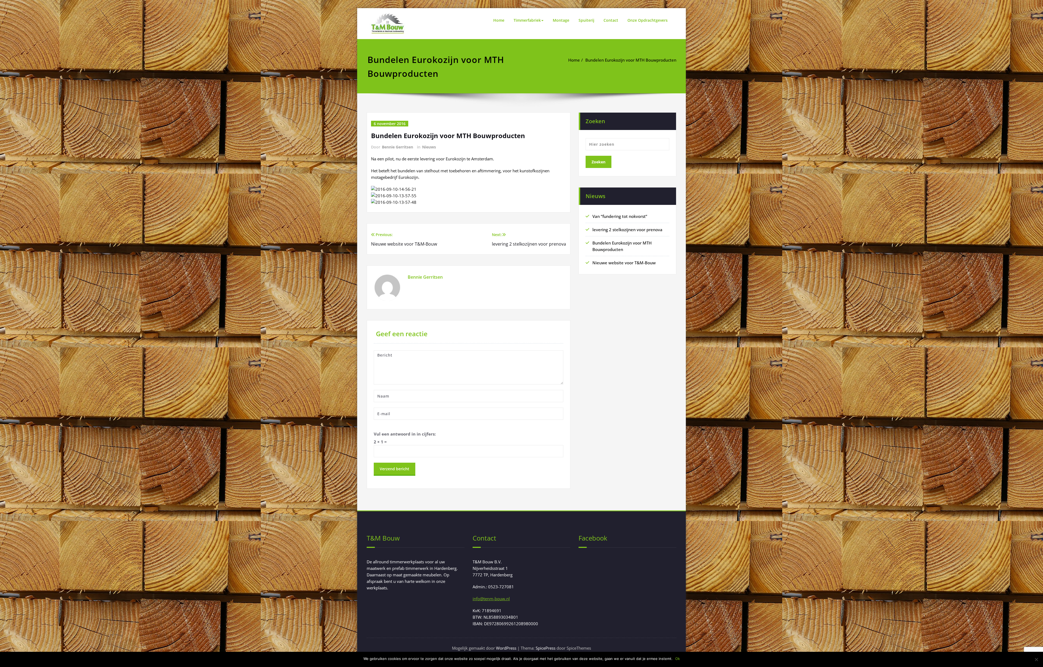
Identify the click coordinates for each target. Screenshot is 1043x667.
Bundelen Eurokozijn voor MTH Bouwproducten (630, 60)
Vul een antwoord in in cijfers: (405, 434)
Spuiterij (586, 20)
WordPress (506, 648)
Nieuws (429, 147)
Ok (677, 658)
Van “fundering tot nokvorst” (619, 216)
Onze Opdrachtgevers (647, 20)
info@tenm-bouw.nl (491, 598)
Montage (561, 20)
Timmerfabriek (527, 20)
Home (498, 20)
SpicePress (545, 648)
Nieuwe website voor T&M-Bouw (624, 262)
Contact (611, 20)
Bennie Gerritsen (397, 147)
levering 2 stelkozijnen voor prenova (627, 229)
